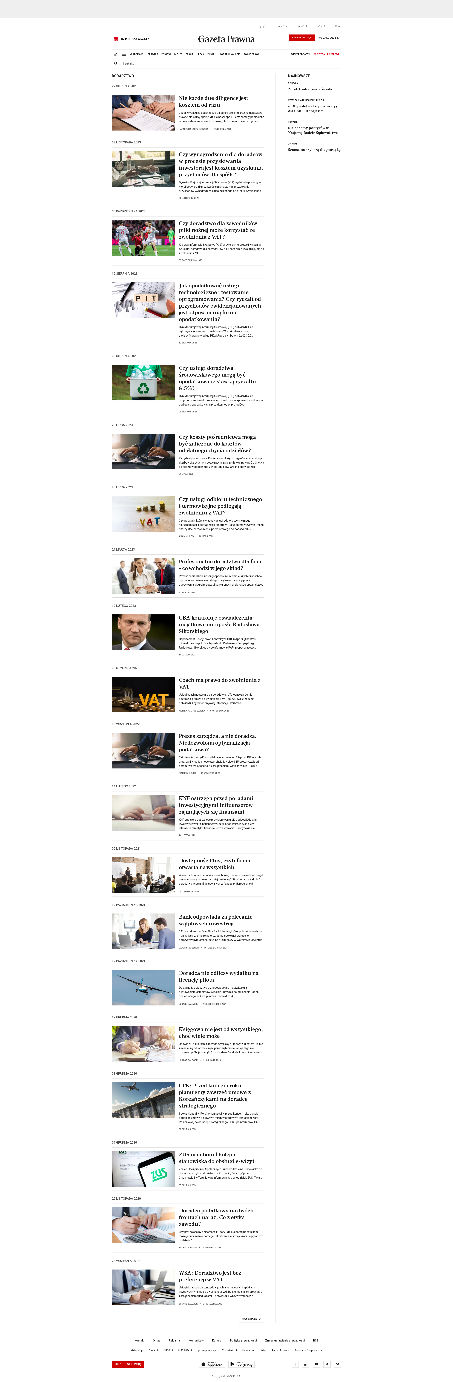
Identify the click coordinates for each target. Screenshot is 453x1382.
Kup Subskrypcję (301, 37)
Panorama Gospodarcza (308, 1350)
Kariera (217, 1340)
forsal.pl (302, 26)
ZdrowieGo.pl (229, 1350)
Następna (249, 1318)
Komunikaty (196, 1340)
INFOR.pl (168, 1350)
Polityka (293, 83)
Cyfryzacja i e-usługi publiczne (306, 100)
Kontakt (139, 1340)
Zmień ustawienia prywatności (285, 1340)
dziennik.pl (281, 26)
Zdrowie (292, 144)
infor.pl (321, 26)
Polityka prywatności (243, 1340)
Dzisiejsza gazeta (135, 39)
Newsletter (248, 1350)
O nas (156, 1340)
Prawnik (292, 122)
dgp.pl (261, 26)
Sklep (338, 26)
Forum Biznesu (280, 1350)
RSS (316, 1340)
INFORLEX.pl (185, 1350)
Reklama (174, 1340)
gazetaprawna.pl (206, 1350)
